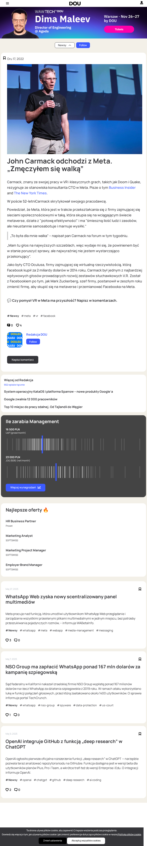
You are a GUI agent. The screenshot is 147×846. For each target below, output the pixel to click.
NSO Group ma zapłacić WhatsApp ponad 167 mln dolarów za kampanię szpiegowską (73, 669)
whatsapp (29, 630)
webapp (57, 630)
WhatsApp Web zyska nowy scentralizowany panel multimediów (61, 599)
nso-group (48, 705)
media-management (81, 630)
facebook (49, 316)
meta (27, 316)
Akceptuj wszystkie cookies (86, 840)
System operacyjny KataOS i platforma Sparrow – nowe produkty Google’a (58, 391)
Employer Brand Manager (24, 565)
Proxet (9, 525)
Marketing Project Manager (26, 550)
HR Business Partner (21, 521)
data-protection (86, 705)
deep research (75, 780)
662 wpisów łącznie (14, 384)
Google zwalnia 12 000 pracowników (30, 399)
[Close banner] (144, 7)
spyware (65, 705)
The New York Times (30, 193)
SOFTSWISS (12, 540)
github (56, 780)
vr (37, 316)
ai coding (95, 780)
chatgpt (42, 780)
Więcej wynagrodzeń (23, 487)
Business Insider (122, 187)
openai (27, 780)
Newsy (14, 316)
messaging (106, 630)
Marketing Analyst (19, 536)
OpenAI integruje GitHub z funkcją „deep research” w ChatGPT (64, 744)
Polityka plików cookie (129, 834)
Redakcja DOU (36, 334)
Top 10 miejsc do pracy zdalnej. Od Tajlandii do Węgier (43, 407)
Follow (83, 45)
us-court (108, 705)
